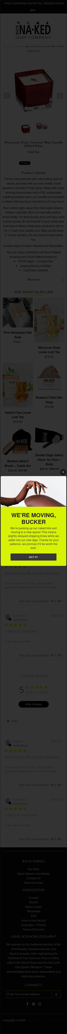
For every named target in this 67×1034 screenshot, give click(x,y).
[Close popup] (63, 472)
